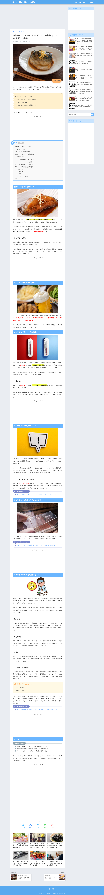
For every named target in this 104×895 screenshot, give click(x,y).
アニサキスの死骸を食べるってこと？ (25, 159)
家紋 (76, 2)
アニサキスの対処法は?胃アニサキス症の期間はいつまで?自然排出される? (37, 709)
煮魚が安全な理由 (22, 149)
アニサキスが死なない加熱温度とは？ (25, 154)
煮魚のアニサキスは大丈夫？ (23, 146)
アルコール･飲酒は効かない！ (23, 151)
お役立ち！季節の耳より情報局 (23, 2)
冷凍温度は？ (21, 156)
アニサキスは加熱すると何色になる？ (25, 164)
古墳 (84, 2)
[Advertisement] (37, 17)
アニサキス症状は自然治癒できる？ (24, 167)
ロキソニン (20, 171)
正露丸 (19, 173)
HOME (53, 889)
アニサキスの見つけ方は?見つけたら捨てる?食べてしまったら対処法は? (36, 545)
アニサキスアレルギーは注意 (24, 162)
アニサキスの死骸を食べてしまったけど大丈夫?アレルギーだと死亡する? (37, 494)
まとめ (17, 178)
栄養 (80, 2)
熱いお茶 (20, 169)
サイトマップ (90, 2)
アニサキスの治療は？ (23, 176)
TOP (72, 2)
